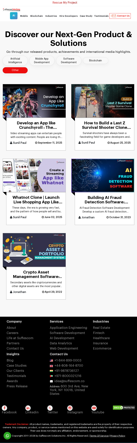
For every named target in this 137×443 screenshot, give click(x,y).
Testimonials (101, 16)
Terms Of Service (99, 436)
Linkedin (32, 412)
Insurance (100, 343)
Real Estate (101, 327)
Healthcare (101, 338)
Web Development (64, 348)
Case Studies (17, 365)
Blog (10, 360)
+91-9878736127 (66, 370)
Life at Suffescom (20, 338)
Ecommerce (102, 348)
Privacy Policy (117, 436)
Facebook (9, 412)
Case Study (86, 16)
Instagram (75, 412)
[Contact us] (7, 435)
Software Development (69, 61)
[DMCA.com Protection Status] (125, 407)
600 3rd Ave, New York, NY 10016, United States (69, 390)
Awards (12, 381)
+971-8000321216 (67, 376)
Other (15, 70)
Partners (13, 343)
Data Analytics (61, 343)
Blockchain (95, 60)
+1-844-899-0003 (67, 360)
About (11, 327)
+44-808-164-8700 (68, 365)
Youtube (97, 412)
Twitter (52, 412)
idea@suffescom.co (69, 381)
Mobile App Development (42, 61)
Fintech (98, 333)
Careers (12, 333)
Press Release (17, 386)
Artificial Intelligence (15, 61)
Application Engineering (68, 327)
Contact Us (123, 16)
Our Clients (15, 370)
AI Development (62, 338)
